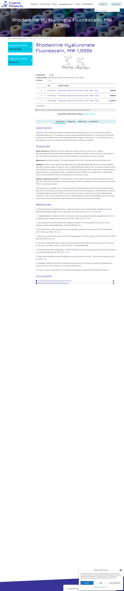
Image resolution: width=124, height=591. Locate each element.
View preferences (115, 583)
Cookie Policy (97, 587)
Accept (87, 583)
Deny (101, 583)
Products (14, 38)
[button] (120, 570)
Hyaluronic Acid (21, 38)
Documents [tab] (93, 121)
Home (9, 38)
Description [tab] (60, 121)
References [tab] (82, 121)
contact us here (89, 114)
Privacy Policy (104, 587)
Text (99, 212)
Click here (39, 270)
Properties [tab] (71, 121)
